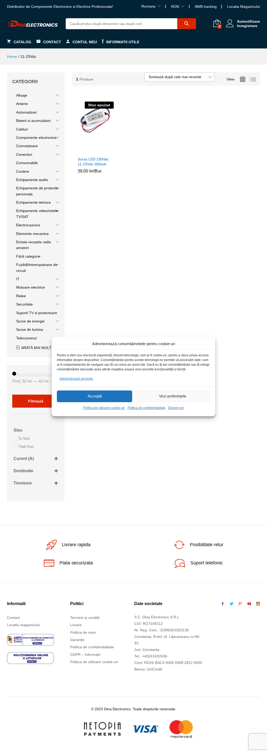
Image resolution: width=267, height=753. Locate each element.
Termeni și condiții (85, 617)
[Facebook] (222, 604)
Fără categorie (28, 256)
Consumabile (27, 163)
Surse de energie (30, 321)
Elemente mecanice (32, 234)
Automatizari (26, 112)
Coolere (22, 171)
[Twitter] (231, 604)
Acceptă (95, 396)
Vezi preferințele (172, 396)
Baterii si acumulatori (33, 121)
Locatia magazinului (23, 625)
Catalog (22, 42)
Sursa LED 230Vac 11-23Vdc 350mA (93, 161)
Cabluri (22, 129)
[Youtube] (249, 604)
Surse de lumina (29, 329)
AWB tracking (206, 6)
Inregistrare (247, 26)
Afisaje (21, 95)
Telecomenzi (26, 338)
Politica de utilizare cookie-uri (104, 408)
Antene (22, 104)
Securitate (24, 304)
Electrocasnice (28, 225)
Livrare (76, 625)
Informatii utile (122, 42)
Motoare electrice (30, 287)
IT (18, 279)
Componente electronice (36, 137)
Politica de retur (83, 632)
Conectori (24, 154)
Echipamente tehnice (33, 202)
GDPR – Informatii (85, 654)
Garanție (77, 640)
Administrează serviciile (76, 379)
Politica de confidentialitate (147, 408)
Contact (52, 42)
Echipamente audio (32, 180)
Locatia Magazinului (243, 6)
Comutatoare (27, 146)
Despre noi (176, 408)
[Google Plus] (240, 604)
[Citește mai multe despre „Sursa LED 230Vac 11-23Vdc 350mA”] (88, 150)
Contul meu (84, 42)
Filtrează (35, 401)
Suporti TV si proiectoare (36, 313)
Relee (21, 296)
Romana (148, 6)
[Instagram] (258, 604)
